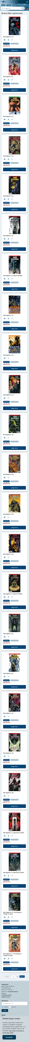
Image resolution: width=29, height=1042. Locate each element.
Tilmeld (6, 1007)
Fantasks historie (6, 996)
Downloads (15, 5)
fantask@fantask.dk (13, 991)
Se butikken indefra (7, 995)
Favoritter (9, 5)
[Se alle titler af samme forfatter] (8, 40)
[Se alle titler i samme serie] (4, 40)
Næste (22, 976)
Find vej (4, 993)
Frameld (13, 1007)
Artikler (3, 5)
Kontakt (21, 5)
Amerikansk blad (14, 43)
